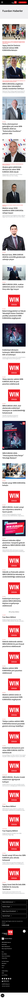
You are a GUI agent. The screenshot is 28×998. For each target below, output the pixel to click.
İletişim (3, 965)
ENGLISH (6, 981)
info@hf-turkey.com (6, 984)
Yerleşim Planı (4, 958)
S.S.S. (3, 967)
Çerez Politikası (5, 975)
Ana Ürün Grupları (5, 961)
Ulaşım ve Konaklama (6, 956)
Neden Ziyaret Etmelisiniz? (7, 948)
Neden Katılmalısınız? (6, 946)
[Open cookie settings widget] (2, 995)
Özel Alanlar (4, 963)
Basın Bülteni (4, 954)
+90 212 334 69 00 (5, 986)
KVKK (3, 973)
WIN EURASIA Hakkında (6, 942)
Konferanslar (4, 944)
